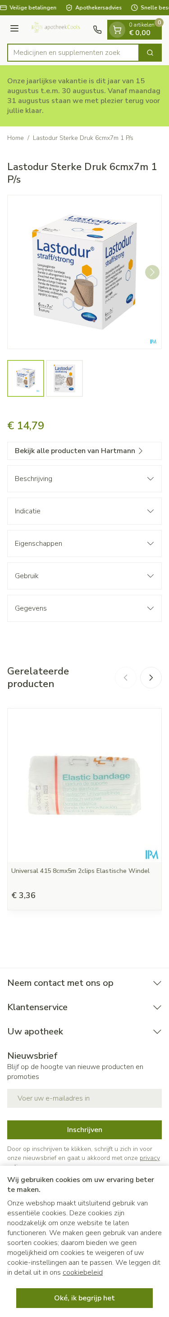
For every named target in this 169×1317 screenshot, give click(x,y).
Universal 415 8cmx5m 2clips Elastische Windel (80, 871)
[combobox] (73, 53)
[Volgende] (152, 272)
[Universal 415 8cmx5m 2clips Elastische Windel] (84, 785)
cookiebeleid (83, 1272)
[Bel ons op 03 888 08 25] (97, 29)
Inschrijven (84, 1130)
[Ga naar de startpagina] (57, 29)
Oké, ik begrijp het (84, 1298)
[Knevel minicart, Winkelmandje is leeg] (117, 30)
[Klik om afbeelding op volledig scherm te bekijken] (84, 272)
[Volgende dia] (151, 677)
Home (15, 138)
